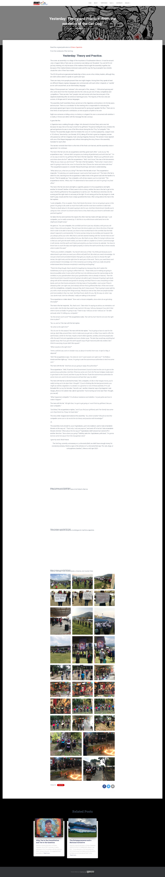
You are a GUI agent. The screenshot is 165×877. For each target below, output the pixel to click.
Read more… (47, 853)
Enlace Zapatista (76, 47)
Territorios (104, 3)
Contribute (119, 3)
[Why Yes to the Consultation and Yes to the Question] (49, 827)
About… (96, 3)
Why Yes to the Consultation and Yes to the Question (47, 841)
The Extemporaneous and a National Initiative (80, 841)
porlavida (60, 785)
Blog (111, 3)
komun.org (83, 872)
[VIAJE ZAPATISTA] (41, 3)
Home (90, 3)
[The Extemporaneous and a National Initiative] (82, 827)
